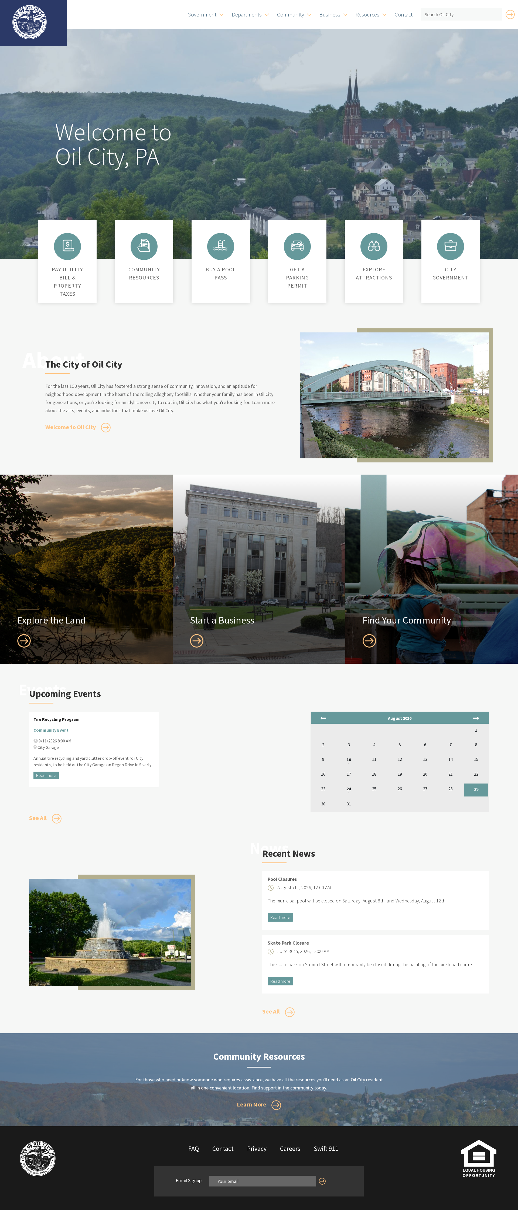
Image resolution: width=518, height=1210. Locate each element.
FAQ (193, 1148)
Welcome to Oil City (71, 427)
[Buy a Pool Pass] (220, 245)
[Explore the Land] (24, 640)
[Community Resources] (144, 245)
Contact (404, 14)
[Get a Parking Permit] (297, 245)
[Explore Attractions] (373, 245)
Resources (367, 14)
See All (38, 818)
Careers (290, 1148)
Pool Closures (282, 879)
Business (329, 14)
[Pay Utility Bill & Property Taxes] (67, 245)
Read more (46, 775)
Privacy (257, 1148)
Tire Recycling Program (56, 719)
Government (202, 14)
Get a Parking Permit (297, 277)
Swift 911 (326, 1148)
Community (290, 14)
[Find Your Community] (369, 640)
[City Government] (450, 245)
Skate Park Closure (288, 943)
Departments (247, 14)
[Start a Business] (196, 640)
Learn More (252, 1104)
